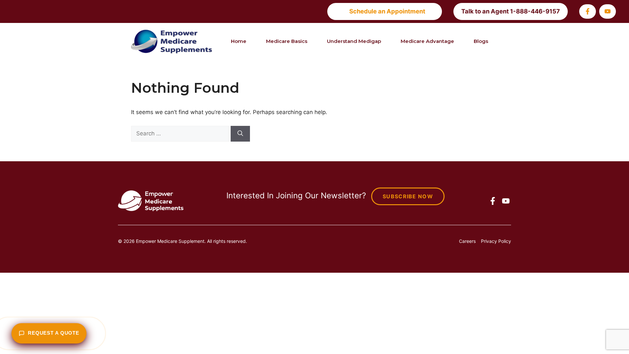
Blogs (481, 41)
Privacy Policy (496, 241)
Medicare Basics (286, 41)
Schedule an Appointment (387, 11)
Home (238, 41)
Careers (467, 241)
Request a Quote (53, 333)
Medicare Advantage (427, 41)
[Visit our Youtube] (607, 11)
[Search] (240, 134)
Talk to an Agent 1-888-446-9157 (510, 11)
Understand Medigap (354, 41)
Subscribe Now (408, 196)
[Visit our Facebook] (587, 11)
